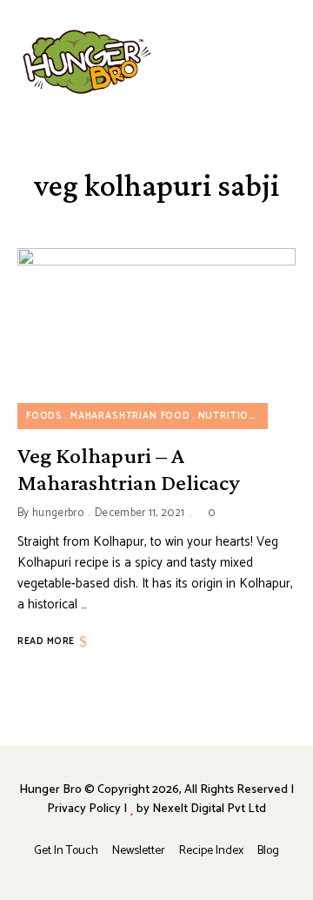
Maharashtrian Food (130, 416)
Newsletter (138, 851)
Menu (287, 61)
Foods (44, 416)
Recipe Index (211, 851)
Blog (268, 851)
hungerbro (57, 513)
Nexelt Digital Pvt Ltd (209, 809)
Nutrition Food (244, 416)
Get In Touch (66, 851)
